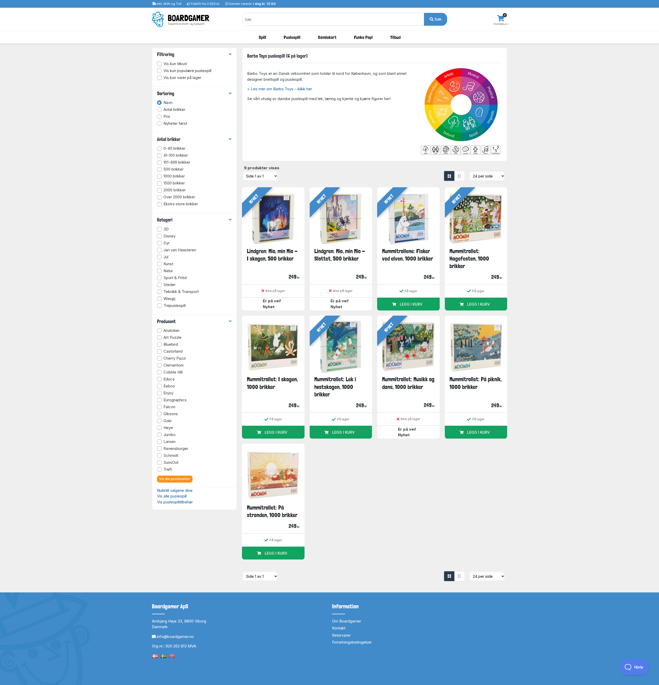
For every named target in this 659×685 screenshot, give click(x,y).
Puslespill (292, 37)
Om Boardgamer (346, 621)
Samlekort (327, 37)
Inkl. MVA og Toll (169, 4)
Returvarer (341, 635)
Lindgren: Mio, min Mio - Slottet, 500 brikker (339, 255)
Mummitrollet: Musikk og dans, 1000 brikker (408, 383)
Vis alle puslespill (172, 496)
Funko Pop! (363, 37)
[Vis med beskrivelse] (459, 176)
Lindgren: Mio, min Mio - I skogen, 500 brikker (272, 255)
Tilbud (395, 37)
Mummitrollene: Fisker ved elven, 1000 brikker (407, 255)
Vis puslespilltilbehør (175, 502)
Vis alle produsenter (174, 479)
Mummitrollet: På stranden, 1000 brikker (272, 511)
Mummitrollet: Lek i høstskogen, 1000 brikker (335, 387)
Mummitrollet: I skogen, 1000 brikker (272, 383)
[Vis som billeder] (449, 176)
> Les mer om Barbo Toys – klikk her (279, 88)
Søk (437, 19)
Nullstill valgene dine (175, 490)
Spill (262, 37)
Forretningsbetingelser (352, 642)
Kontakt (338, 628)
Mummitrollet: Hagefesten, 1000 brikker (469, 259)
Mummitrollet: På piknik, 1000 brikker (475, 383)
